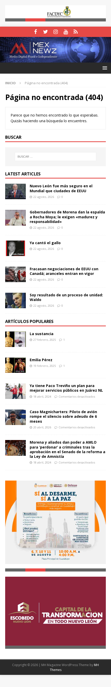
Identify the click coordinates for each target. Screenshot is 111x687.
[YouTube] (65, 32)
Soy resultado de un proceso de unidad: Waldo (66, 297)
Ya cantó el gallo (45, 243)
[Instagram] (55, 32)
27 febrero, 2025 (44, 340)
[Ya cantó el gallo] (15, 248)
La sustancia (41, 333)
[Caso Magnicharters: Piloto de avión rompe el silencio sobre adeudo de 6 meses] (15, 418)
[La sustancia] (15, 339)
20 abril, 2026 (42, 427)
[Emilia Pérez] (15, 365)
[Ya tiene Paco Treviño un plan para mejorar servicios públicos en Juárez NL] (15, 391)
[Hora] (75, 32)
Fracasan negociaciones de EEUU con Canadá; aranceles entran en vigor (64, 271)
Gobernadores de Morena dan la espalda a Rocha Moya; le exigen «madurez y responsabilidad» (67, 217)
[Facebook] (35, 32)
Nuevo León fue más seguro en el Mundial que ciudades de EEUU (61, 189)
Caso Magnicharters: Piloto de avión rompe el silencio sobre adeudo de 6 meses (63, 417)
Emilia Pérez (41, 360)
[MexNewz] (55, 59)
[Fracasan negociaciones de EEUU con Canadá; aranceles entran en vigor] (15, 274)
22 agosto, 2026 (43, 197)
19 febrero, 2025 (44, 366)
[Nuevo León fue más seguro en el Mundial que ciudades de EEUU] (15, 192)
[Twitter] (45, 32)
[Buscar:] (55, 157)
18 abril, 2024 (42, 397)
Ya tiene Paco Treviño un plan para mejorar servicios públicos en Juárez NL (66, 388)
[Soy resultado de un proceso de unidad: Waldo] (15, 300)
